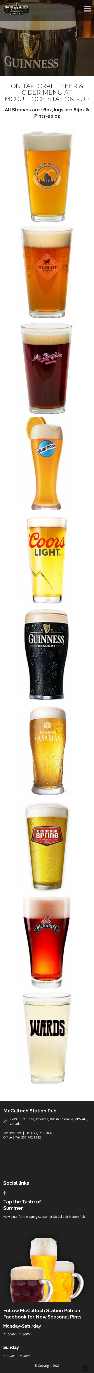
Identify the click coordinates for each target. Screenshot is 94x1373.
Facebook (4, 1192)
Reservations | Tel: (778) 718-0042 (27, 1133)
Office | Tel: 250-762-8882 (22, 1137)
